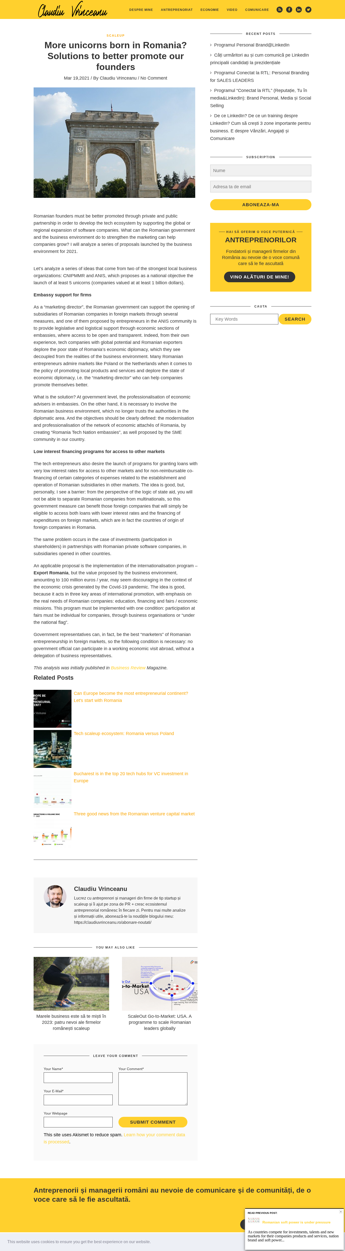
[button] (152, 1242)
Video (232, 10)
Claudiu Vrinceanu (118, 78)
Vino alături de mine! (259, 276)
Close (340, 1211)
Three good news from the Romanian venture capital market (134, 813)
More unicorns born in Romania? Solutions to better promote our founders (115, 56)
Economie (210, 10)
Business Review (128, 667)
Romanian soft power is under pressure (296, 1222)
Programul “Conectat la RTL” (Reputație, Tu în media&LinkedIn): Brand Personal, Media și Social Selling (260, 98)
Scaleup (116, 35)
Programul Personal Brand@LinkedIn (251, 45)
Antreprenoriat (177, 10)
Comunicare (257, 10)
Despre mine (141, 10)
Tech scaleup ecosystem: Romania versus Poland (124, 733)
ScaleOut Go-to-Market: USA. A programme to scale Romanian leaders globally (160, 1022)
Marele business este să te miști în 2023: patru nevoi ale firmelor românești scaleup (71, 1022)
